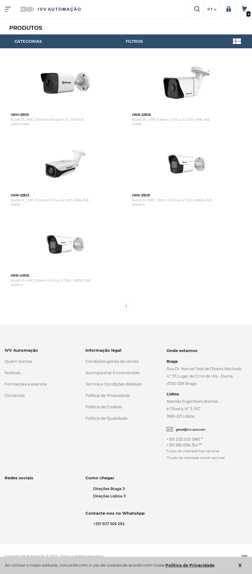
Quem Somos (18, 361)
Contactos (15, 395)
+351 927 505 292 (108, 523)
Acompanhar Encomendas (112, 372)
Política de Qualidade (106, 418)
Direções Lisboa (108, 496)
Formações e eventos (26, 384)
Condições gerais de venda (112, 361)
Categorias (28, 41)
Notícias (12, 372)
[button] (212, 9)
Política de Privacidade (107, 395)
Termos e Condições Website (113, 384)
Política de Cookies (103, 406)
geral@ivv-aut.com (191, 430)
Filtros (134, 41)
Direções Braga (107, 488)
